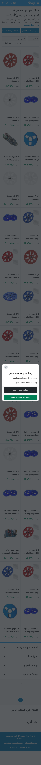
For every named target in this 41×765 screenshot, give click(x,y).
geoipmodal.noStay (20, 390)
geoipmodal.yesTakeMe (20, 397)
